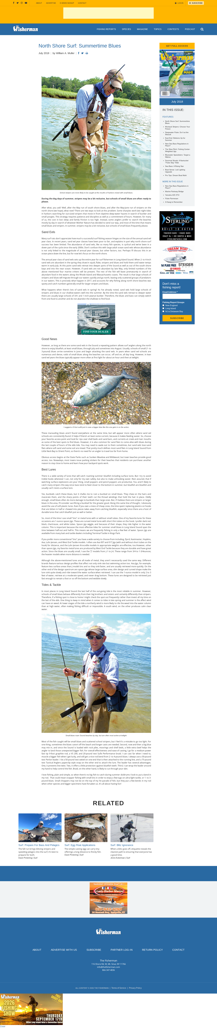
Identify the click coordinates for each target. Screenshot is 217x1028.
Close (2, 1026)
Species (126, 29)
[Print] (87, 53)
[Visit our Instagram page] (22, 3)
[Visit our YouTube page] (26, 3)
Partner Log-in (121, 949)
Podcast (190, 29)
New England (171, 305)
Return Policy (152, 949)
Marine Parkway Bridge (174, 191)
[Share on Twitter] (82, 53)
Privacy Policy (135, 988)
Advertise (51, 3)
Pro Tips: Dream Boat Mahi (176, 175)
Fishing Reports (106, 29)
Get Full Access (177, 46)
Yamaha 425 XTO (172, 195)
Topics (158, 29)
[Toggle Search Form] (202, 29)
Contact (82, 3)
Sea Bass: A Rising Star (174, 166)
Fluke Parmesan (171, 198)
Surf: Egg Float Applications (80, 845)
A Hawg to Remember (174, 202)
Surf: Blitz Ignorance (122, 845)
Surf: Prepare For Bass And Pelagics (38, 845)
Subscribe (94, 949)
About (39, 3)
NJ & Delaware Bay (174, 311)
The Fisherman (25, 29)
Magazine (142, 29)
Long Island (170, 308)
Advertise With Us (64, 949)
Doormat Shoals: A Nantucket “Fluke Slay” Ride (176, 162)
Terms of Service (118, 988)
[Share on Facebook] (78, 53)
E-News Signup (67, 3)
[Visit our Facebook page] (13, 3)
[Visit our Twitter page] (18, 3)
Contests (173, 29)
